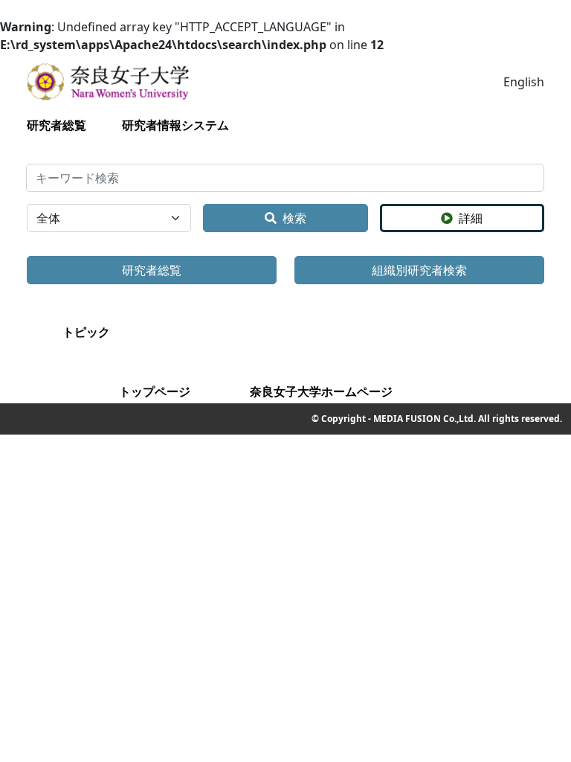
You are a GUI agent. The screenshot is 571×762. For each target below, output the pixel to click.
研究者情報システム (175, 125)
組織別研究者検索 (419, 270)
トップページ (154, 391)
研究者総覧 (56, 125)
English (523, 82)
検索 (294, 218)
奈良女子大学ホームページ (321, 391)
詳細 (471, 218)
